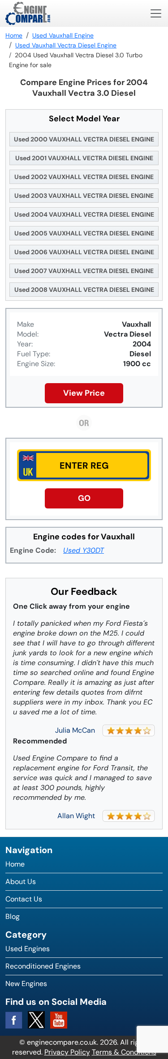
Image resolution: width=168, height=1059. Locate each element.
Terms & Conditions (124, 1052)
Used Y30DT (83, 550)
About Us (20, 881)
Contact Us (23, 899)
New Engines (26, 983)
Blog (12, 916)
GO (84, 498)
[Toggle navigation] (156, 13)
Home (15, 864)
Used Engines (27, 948)
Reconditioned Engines (43, 966)
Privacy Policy (67, 1052)
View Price (84, 393)
